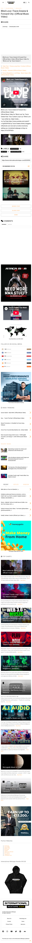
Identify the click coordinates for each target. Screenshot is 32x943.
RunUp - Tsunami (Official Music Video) (14, 70)
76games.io (7, 854)
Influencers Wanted (8, 851)
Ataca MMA (7, 847)
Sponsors (23, 924)
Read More (23, 580)
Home (2, 8)
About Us (9, 918)
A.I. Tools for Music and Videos (14, 718)
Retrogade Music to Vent (12, 767)
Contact (9, 921)
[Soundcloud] (25, 931)
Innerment (6, 845)
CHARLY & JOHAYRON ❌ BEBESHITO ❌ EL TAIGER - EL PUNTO (14, 740)
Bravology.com (23, 918)
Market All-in (7, 848)
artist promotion (19, 8)
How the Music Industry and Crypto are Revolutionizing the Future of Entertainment (18, 459)
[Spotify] (20, 931)
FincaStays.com (8, 855)
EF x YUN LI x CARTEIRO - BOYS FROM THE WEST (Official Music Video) (16, 181)
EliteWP (6, 850)
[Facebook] (3, 931)
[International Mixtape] (11, 3)
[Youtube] (12, 931)
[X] (16, 931)
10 (3, 781)
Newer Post (16, 206)
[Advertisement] (15, 41)
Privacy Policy (9, 924)
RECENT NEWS (6, 444)
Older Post (16, 210)
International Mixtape (9, 8)
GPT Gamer (7, 853)
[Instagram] (7, 931)
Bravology (6, 849)
